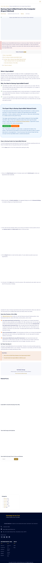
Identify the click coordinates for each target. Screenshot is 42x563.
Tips (5, 507)
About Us (2, 545)
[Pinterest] (9, 537)
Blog (14, 547)
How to (5, 502)
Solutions (2, 549)
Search (16, 459)
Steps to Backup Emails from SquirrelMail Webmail (14, 60)
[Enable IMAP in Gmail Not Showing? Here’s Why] (21, 392)
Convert (5, 499)
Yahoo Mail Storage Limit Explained (8, 430)
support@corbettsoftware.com (9, 529)
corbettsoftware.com (20, 562)
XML (8, 555)
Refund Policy (8, 550)
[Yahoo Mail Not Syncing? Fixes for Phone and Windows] (21, 443)
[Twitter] (2, 537)
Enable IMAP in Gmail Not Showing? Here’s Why (10, 404)
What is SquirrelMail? (7, 55)
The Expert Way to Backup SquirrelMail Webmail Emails (14, 59)
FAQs (15, 545)
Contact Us (3, 547)
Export (5, 501)
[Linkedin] (4, 537)
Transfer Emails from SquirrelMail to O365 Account (15, 357)
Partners (2, 551)
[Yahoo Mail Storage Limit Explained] (21, 417)
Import (5, 504)
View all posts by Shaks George (21, 373)
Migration (6, 505)
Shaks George (3, 13)
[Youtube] (7, 537)
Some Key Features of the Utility (11, 62)
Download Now (6, 126)
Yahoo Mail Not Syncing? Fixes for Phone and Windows (12, 456)
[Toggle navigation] (40, 1)
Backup (22, 13)
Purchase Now (15, 126)
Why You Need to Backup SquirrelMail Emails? (12, 57)
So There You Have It (7, 65)
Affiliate (2, 553)
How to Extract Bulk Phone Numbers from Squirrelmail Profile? (17, 355)
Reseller (2, 555)
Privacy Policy (8, 553)
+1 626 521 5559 (6, 526)
